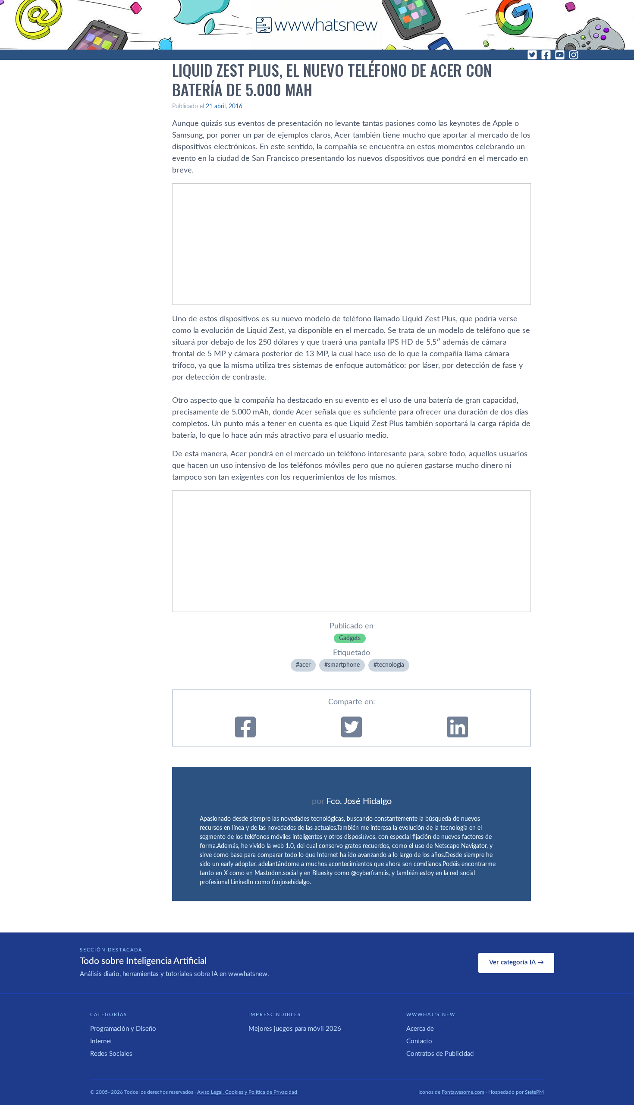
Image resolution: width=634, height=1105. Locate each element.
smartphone (344, 665)
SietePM (534, 1092)
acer (305, 665)
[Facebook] (546, 55)
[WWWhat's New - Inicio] (317, 25)
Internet (101, 1041)
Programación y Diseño (123, 1029)
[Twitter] (532, 55)
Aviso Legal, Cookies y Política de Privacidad (247, 1092)
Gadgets (350, 638)
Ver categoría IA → (516, 962)
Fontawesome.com (463, 1092)
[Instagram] (573, 55)
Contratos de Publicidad (440, 1054)
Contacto (419, 1041)
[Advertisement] (351, 244)
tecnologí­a (390, 665)
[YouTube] (560, 55)
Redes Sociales (111, 1054)
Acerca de (420, 1029)
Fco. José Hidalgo (359, 801)
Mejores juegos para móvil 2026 (294, 1029)
